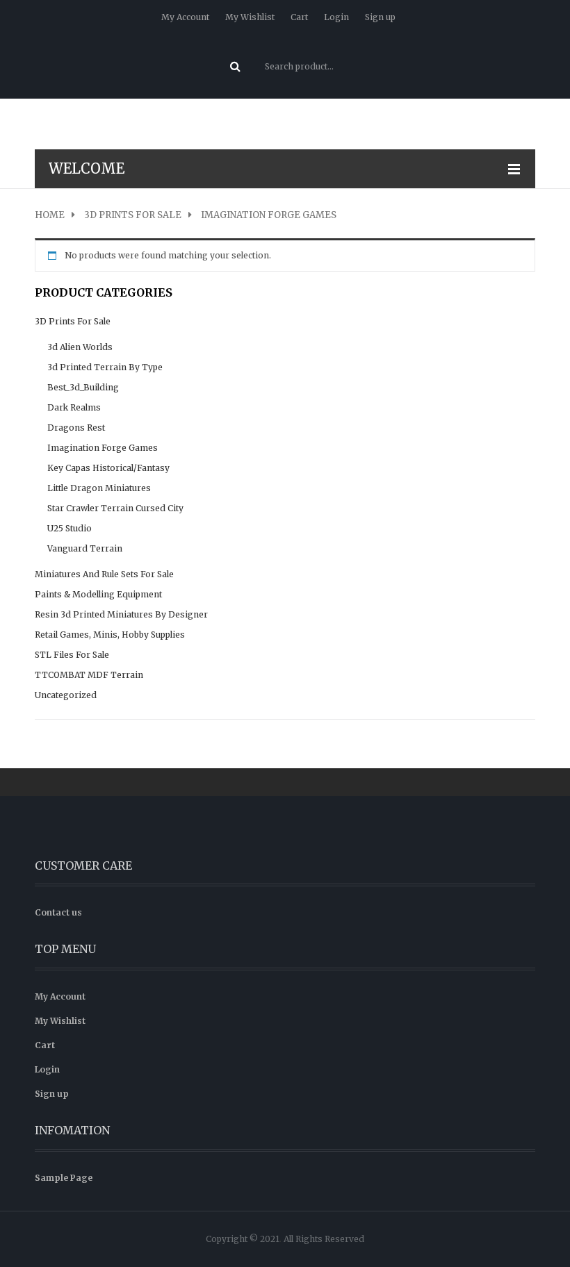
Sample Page (63, 1178)
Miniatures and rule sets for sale (104, 574)
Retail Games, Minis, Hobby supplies (110, 634)
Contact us (58, 912)
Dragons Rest (76, 427)
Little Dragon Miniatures (99, 488)
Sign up (380, 17)
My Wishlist (250, 17)
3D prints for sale (132, 215)
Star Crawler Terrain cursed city (115, 508)
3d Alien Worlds (80, 347)
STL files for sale (72, 654)
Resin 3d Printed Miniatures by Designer (121, 614)
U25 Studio (69, 528)
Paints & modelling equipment (98, 594)
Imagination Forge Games (102, 447)
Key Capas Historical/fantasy (108, 468)
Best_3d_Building (83, 387)
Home (50, 215)
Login (336, 17)
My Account (185, 17)
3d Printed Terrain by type (105, 367)
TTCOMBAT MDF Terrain (89, 675)
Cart (299, 17)
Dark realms (74, 407)
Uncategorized (66, 695)
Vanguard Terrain (84, 548)
